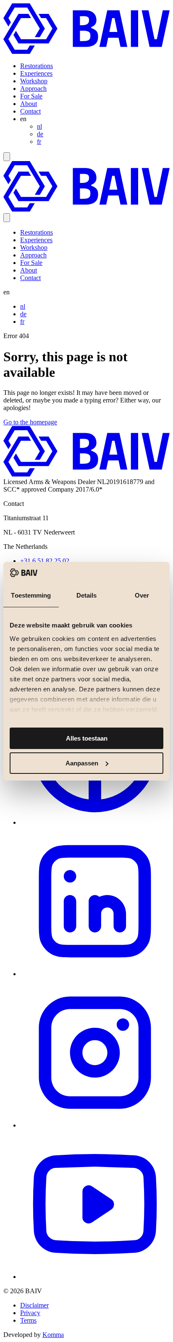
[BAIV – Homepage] (86, 51)
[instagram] (95, 1125)
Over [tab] (142, 595)
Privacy (30, 1312)
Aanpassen (82, 763)
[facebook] (95, 822)
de (40, 134)
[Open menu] (6, 156)
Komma (53, 1334)
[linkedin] (95, 973)
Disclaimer (34, 1305)
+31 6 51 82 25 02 (44, 560)
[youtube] (95, 1276)
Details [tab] (86, 595)
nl (39, 126)
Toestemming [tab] (31, 595)
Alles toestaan (86, 738)
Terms (28, 1320)
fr (39, 141)
